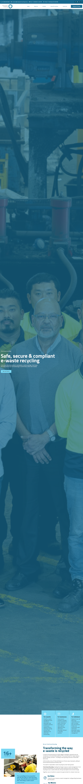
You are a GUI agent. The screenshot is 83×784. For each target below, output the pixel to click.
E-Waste (44, 6)
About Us (36, 6)
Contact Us (65, 6)
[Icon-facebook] (75, 2)
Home (28, 6)
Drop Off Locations (54, 6)
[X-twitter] (81, 2)
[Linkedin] (77, 2)
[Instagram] (79, 2)
